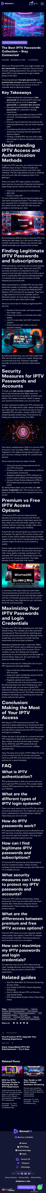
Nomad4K (5, 60)
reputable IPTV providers (12, 412)
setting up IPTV (19, 650)
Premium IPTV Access (22, 1017)
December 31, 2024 (18, 60)
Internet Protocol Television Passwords (19, 1010)
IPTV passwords (20, 722)
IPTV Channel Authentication (24, 1013)
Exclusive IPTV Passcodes (18, 1009)
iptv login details (21, 173)
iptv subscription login (25, 299)
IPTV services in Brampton (21, 556)
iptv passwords (20, 73)
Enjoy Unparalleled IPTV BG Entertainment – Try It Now (16, 1048)
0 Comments (33, 60)
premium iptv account (13, 532)
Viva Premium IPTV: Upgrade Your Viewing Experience (19, 1038)
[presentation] (4, 1090)
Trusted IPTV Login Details (29, 1019)
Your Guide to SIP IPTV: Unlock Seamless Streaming (34, 1082)
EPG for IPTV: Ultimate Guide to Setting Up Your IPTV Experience (11, 1083)
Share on (6, 1023)
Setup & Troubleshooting (14, 42)
